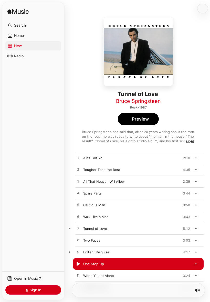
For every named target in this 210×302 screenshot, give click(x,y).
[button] (33, 25)
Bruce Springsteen (138, 101)
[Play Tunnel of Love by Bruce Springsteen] (78, 228)
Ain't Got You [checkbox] (93, 158)
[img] (18, 12)
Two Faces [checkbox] (91, 240)
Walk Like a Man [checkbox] (96, 217)
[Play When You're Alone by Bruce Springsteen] (78, 275)
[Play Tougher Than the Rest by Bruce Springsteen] (78, 169)
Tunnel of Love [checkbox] (95, 229)
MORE (190, 141)
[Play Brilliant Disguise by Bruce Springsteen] (78, 252)
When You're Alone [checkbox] (98, 276)
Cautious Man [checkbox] (94, 205)
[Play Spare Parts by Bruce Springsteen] (78, 193)
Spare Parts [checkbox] (92, 193)
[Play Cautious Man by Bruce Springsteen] (78, 205)
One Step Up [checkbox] (93, 264)
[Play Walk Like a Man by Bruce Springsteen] (78, 216)
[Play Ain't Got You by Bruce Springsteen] (78, 158)
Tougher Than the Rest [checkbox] (101, 170)
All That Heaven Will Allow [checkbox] (104, 181)
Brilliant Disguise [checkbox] (96, 252)
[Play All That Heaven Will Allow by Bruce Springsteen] (78, 181)
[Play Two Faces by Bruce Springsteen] (78, 240)
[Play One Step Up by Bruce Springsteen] (78, 264)
